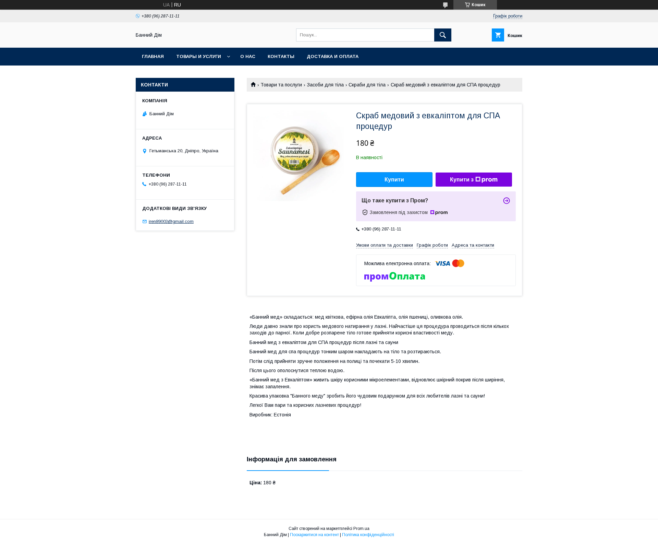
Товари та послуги (281, 84)
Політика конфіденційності (368, 534)
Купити (394, 179)
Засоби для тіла (325, 84)
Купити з (462, 179)
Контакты (281, 56)
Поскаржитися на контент (314, 534)
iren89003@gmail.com (171, 221)
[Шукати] (442, 35)
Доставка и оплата (332, 56)
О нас (247, 56)
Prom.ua (361, 528)
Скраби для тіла (367, 84)
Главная (153, 56)
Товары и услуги (198, 56)
